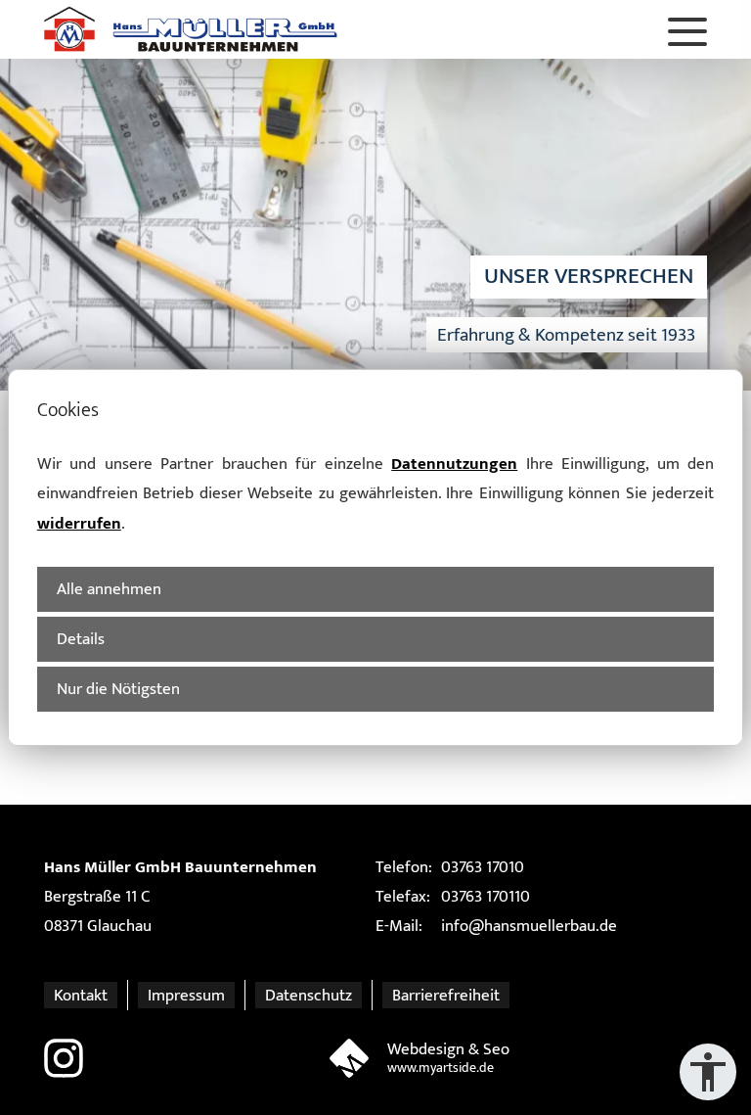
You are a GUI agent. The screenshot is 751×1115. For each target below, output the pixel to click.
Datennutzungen (454, 463)
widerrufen (79, 523)
